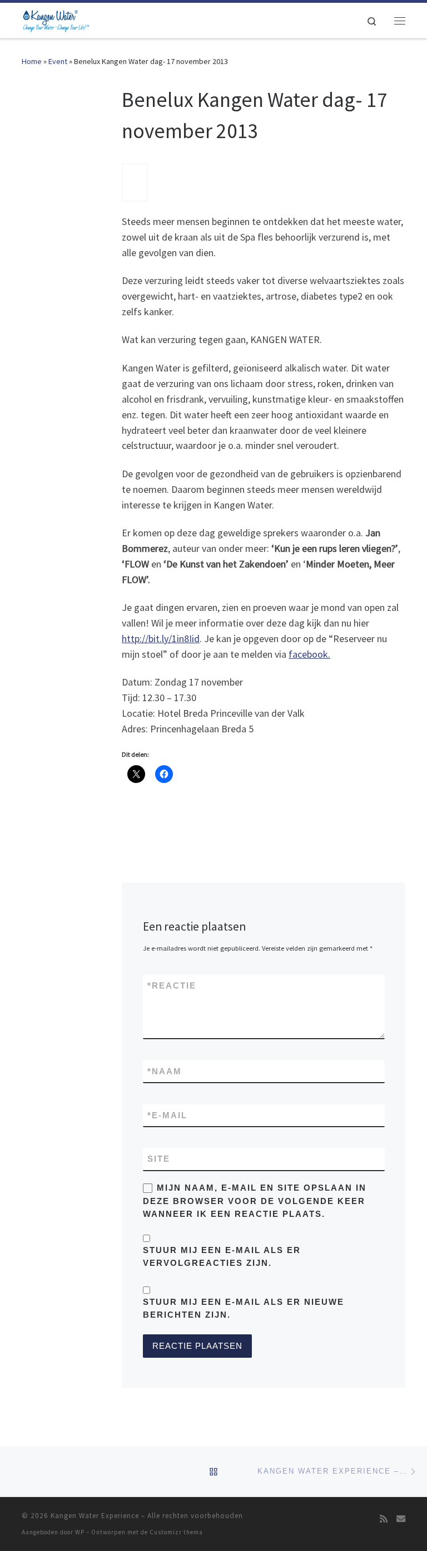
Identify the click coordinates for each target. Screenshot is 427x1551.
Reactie (171, 985)
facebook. (309, 654)
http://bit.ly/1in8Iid (161, 638)
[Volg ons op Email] (400, 1519)
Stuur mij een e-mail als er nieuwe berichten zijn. (243, 1308)
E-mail (167, 1115)
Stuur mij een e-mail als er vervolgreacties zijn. (222, 1256)
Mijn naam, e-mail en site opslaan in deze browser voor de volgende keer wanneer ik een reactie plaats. (254, 1201)
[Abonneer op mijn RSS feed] (384, 1519)
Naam (164, 1071)
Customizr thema (176, 1532)
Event (57, 61)
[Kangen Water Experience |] (56, 19)
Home (32, 61)
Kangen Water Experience (95, 1515)
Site (158, 1158)
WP (80, 1532)
